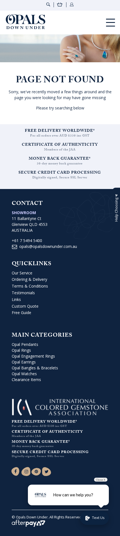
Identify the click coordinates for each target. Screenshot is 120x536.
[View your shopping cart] (60, 5)
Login (71, 4)
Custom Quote (25, 306)
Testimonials (23, 292)
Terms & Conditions (30, 286)
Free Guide (21, 312)
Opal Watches (24, 373)
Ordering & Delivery (29, 279)
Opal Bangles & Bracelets (35, 367)
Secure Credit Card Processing (59, 173)
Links (16, 299)
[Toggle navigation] (110, 22)
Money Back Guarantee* (60, 159)
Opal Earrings (24, 362)
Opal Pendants (25, 344)
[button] (116, 208)
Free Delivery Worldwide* (60, 131)
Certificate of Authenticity (60, 145)
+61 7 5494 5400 (27, 240)
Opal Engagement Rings (33, 356)
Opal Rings (21, 350)
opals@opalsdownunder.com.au (48, 246)
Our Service (22, 273)
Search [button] (48, 4)
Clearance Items (26, 379)
